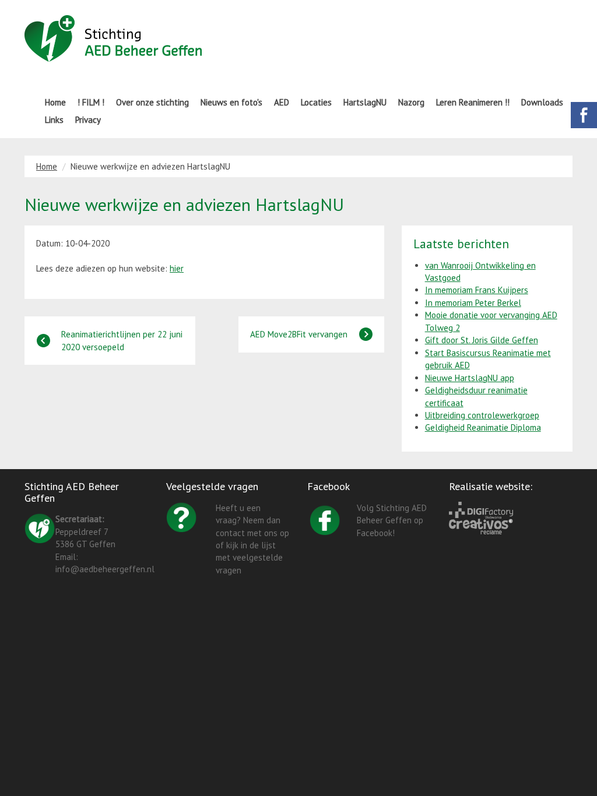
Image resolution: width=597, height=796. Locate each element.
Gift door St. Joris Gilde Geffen (481, 340)
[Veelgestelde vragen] (181, 516)
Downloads (542, 102)
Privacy (88, 119)
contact (230, 532)
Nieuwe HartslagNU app (469, 377)
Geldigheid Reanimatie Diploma (483, 427)
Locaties (316, 102)
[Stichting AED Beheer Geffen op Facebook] (325, 519)
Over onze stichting (152, 102)
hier (177, 268)
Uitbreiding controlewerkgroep (482, 415)
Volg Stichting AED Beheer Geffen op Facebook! (392, 520)
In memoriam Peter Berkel (473, 302)
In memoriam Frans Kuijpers (476, 289)
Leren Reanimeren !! (473, 102)
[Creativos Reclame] (481, 525)
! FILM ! (91, 102)
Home (55, 102)
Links (54, 119)
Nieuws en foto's (231, 102)
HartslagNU (365, 102)
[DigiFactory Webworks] (481, 509)
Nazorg (411, 102)
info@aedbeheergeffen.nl (104, 569)
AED (281, 102)
